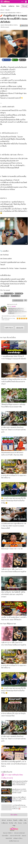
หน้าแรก (2, 10)
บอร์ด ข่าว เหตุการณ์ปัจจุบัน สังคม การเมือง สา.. (10, 12)
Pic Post (11, 823)
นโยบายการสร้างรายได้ (15, 835)
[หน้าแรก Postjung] (7, 1)
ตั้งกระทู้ (24, 6)
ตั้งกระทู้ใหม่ (14, 814)
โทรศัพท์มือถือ (15, 296)
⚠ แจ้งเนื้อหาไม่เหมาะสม (18, 300)
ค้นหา (18, 6)
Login (9, 327)
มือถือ (2, 93)
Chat (25, 820)
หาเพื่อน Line (4, 823)
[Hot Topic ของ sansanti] (3, 311)
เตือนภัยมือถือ (8, 293)
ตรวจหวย (9, 820)
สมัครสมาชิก (19, 328)
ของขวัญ (3, 161)
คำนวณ (20, 823)
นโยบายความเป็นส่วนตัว (19, 833)
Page (14, 825)
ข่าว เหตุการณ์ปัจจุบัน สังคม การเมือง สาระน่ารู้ (12, 776)
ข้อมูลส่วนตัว (4, 296)
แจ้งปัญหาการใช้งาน (17, 838)
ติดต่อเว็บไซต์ (9, 838)
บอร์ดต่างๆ (11, 6)
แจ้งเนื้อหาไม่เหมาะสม (14, 841)
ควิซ (15, 823)
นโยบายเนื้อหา (5, 835)
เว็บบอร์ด (3, 6)
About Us (24, 835)
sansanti (7, 27)
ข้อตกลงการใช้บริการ (8, 833)
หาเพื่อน (21, 820)
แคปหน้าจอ (18, 293)
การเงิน (25, 823)
